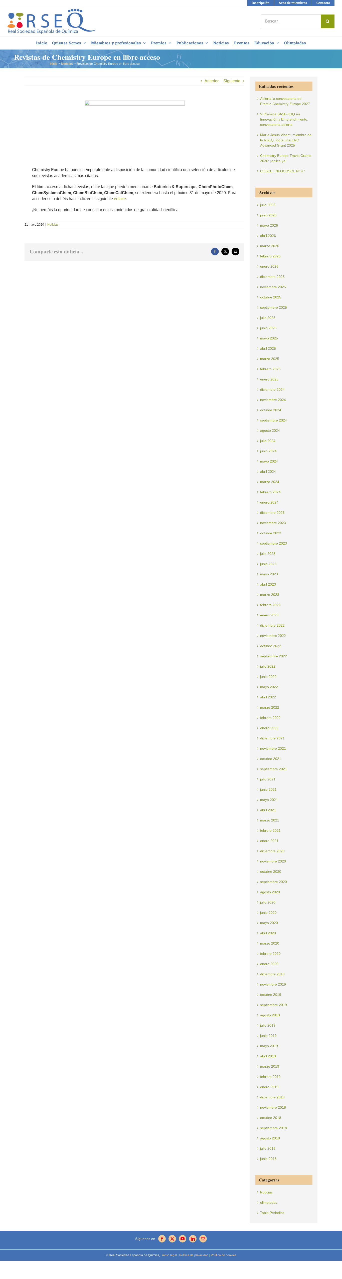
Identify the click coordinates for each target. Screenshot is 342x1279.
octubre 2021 (270, 759)
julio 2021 (267, 779)
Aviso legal (169, 1255)
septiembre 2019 (273, 1005)
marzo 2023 (269, 595)
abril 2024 (268, 472)
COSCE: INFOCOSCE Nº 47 (282, 171)
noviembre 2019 (273, 984)
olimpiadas (268, 1202)
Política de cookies (223, 1255)
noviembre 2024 (273, 400)
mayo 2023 (269, 574)
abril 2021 (268, 810)
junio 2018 (268, 1159)
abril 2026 (268, 236)
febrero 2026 (270, 256)
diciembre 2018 (272, 1097)
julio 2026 (267, 205)
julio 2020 (267, 902)
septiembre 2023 (273, 543)
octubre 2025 (270, 297)
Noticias (52, 224)
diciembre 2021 (272, 738)
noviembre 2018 (273, 1107)
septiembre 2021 (273, 769)
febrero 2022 (270, 718)
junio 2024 (268, 451)
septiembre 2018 (273, 1128)
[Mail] (203, 1238)
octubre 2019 (270, 995)
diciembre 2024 (272, 389)
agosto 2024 (270, 431)
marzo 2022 (269, 707)
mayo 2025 (269, 338)
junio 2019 (268, 1036)
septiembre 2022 (273, 656)
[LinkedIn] (193, 1238)
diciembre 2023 (272, 513)
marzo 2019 (269, 1066)
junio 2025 (268, 328)
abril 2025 (268, 348)
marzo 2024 (269, 482)
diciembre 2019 (272, 974)
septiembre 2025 (273, 307)
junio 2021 (268, 789)
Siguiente (231, 81)
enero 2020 (269, 964)
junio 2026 (268, 215)
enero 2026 (269, 266)
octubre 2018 (270, 1118)
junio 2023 (268, 564)
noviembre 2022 (273, 636)
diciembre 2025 (272, 277)
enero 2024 (269, 502)
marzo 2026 (269, 246)
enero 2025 (269, 379)
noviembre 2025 (273, 287)
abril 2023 (268, 584)
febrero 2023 (270, 605)
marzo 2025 (269, 359)
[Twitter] (172, 1238)
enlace (120, 199)
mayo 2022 (269, 687)
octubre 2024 (270, 410)
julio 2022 (267, 666)
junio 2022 (268, 677)
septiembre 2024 (273, 420)
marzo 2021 (269, 820)
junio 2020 (268, 913)
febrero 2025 (270, 369)
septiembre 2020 (273, 882)
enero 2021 (269, 841)
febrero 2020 (270, 954)
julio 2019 (267, 1025)
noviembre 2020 (273, 861)
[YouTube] (182, 1238)
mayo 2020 (269, 923)
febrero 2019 (270, 1077)
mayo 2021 (269, 800)
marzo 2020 (269, 943)
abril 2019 (268, 1056)
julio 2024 (267, 441)
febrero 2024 (270, 492)
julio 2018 (267, 1148)
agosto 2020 (270, 892)
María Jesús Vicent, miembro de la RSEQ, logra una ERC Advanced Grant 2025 (285, 140)
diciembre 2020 (272, 851)
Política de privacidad (194, 1255)
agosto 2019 (270, 1015)
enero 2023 (269, 615)
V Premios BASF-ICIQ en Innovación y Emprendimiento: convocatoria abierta (284, 119)
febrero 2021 (270, 830)
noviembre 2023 (273, 523)
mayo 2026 (269, 225)
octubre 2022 (270, 646)
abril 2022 (268, 697)
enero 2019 (269, 1087)
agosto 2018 (270, 1138)
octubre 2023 (270, 533)
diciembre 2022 (272, 625)
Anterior (212, 81)
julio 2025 (267, 318)
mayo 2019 (269, 1046)
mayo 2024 (269, 461)
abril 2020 (268, 933)
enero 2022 (269, 728)
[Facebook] (162, 1238)
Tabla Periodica (272, 1213)
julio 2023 (267, 554)
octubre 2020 (270, 872)
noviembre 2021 (273, 748)
